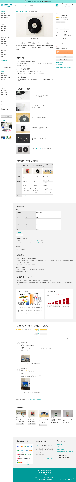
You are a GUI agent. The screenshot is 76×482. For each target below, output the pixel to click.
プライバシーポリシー (42, 477)
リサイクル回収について (5, 101)
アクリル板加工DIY (4, 17)
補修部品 (2, 56)
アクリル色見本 (4, 75)
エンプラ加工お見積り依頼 (6, 67)
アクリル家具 (3, 43)
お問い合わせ (59, 444)
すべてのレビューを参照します (34, 399)
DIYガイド (3, 79)
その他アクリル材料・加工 (6, 22)
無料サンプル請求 (4, 92)
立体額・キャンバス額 (5, 37)
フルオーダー (3, 62)
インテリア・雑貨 (4, 45)
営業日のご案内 (6, 116)
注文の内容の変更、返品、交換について (64, 67)
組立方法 (19, 234)
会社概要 (36, 477)
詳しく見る (30, 464)
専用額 (26, 11)
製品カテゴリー (3, 11)
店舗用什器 (3, 39)
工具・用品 (3, 52)
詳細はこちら (27, 195)
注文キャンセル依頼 (60, 449)
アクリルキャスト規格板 (5, 15)
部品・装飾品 (3, 54)
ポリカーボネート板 (4, 26)
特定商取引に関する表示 (50, 477)
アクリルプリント (4, 19)
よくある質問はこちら (64, 59)
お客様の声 (3, 88)
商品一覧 (21, 11)
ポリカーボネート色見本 (5, 77)
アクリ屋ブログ (4, 94)
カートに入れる (64, 52)
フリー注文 (59, 446)
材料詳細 (2, 73)
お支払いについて (60, 64)
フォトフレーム (4, 32)
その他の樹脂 (3, 28)
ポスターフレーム (4, 30)
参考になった (36, 363)
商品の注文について (60, 62)
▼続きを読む (23, 353)
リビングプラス (4, 50)
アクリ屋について (4, 96)
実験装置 (2, 24)
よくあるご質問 (4, 90)
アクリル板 (3, 13)
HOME (17, 11)
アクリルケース (4, 41)
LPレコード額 (38, 148)
